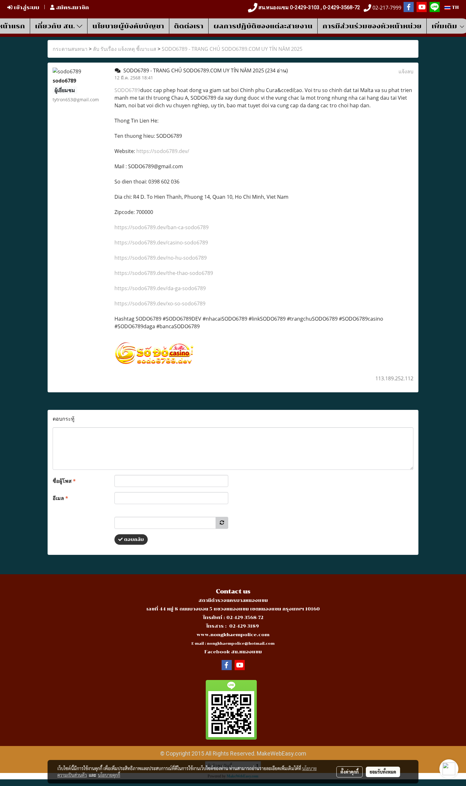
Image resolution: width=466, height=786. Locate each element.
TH (454, 7)
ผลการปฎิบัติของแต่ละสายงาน (263, 26)
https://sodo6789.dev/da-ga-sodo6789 (160, 288)
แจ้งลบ (405, 71)
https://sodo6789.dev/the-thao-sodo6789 (163, 273)
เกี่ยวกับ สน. (56, 26)
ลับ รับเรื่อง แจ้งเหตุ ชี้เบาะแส (124, 48)
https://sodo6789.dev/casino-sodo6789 (161, 242)
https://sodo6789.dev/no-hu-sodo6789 (160, 257)
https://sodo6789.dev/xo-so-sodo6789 (159, 303)
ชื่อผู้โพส (64, 480)
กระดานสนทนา (70, 48)
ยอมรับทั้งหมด (383, 772)
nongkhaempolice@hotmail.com (241, 644)
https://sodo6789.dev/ (162, 151)
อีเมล (60, 498)
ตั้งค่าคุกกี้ (349, 772)
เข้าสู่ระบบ (25, 7)
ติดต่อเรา (189, 26)
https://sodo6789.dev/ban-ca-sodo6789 (161, 227)
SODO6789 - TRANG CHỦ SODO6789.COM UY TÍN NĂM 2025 (232, 48)
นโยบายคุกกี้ (109, 775)
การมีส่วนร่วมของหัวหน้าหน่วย (372, 26)
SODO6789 (127, 90)
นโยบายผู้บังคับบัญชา (128, 26)
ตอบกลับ (133, 539)
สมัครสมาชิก (72, 7)
